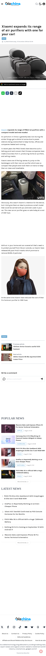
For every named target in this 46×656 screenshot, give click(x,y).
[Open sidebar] (2, 4)
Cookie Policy (39, 634)
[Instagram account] (14, 627)
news (4, 38)
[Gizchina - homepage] (13, 4)
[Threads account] (38, 627)
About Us (5, 634)
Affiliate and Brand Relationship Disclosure (17, 640)
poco (19, 454)
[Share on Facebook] (7, 93)
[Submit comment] (41, 379)
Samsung (21, 444)
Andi (7, 41)
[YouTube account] (26, 627)
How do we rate (40, 640)
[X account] (2, 627)
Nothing (21, 465)
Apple (19, 431)
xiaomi (4, 336)
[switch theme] (40, 3)
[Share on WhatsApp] (3, 93)
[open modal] (44, 4)
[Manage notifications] (41, 651)
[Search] (36, 4)
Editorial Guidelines (23, 637)
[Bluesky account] (32, 627)
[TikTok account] (20, 627)
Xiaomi (4, 130)
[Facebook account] (8, 627)
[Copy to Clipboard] (20, 93)
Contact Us (15, 634)
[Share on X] (11, 93)
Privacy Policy (27, 634)
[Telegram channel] (44, 627)
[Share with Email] (16, 93)
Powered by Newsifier (23, 653)
